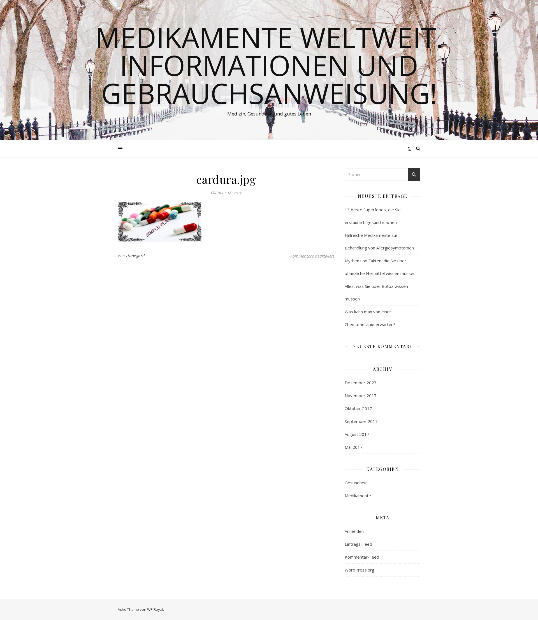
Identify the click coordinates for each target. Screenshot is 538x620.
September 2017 (361, 421)
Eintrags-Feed (358, 544)
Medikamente (358, 495)
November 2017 (361, 395)
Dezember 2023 (361, 382)
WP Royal (155, 609)
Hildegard (135, 255)
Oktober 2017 (358, 408)
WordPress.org (359, 570)
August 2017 (357, 434)
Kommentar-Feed (362, 557)
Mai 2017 (354, 447)
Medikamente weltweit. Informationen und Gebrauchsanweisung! (269, 65)
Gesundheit (356, 482)
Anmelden (354, 531)
